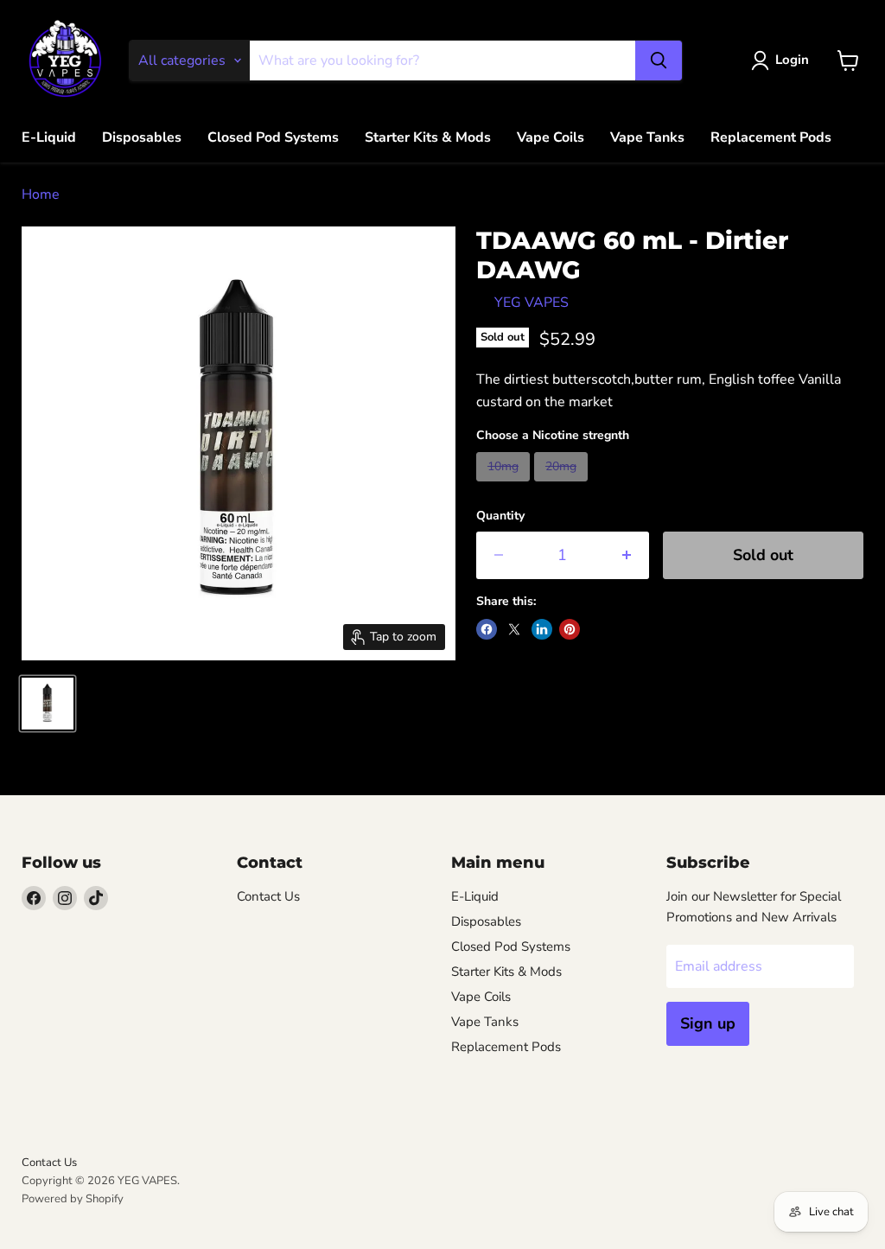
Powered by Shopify (73, 1199)
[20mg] (563, 485)
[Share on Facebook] (486, 629)
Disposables (141, 137)
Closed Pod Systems (273, 137)
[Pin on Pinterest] (569, 629)
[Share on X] (514, 629)
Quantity (500, 516)
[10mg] (505, 485)
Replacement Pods (770, 137)
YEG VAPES (531, 302)
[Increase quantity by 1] (627, 555)
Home (41, 194)
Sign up (707, 1023)
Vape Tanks (647, 137)
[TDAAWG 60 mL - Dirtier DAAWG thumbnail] (47, 703)
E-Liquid (49, 137)
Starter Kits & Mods (428, 137)
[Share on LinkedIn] (542, 629)
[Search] (658, 60)
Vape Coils (550, 137)
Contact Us (268, 896)
